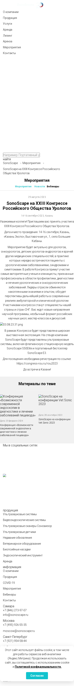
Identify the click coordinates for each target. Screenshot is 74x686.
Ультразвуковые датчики (19, 531)
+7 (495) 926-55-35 (15, 624)
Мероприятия (12, 47)
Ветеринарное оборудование (22, 543)
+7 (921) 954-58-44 (15, 640)
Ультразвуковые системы (20, 514)
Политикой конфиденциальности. (38, 666)
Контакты (9, 53)
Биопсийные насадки (17, 549)
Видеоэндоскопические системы (24, 520)
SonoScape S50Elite (19, 348)
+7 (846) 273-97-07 (15, 610)
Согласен (37, 675)
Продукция (10, 17)
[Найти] (32, 72)
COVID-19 (9, 582)
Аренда (7, 29)
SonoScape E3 (36, 353)
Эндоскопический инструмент (23, 555)
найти (7, 159)
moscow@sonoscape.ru (19, 631)
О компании (11, 12)
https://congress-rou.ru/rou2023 (37, 363)
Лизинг (7, 35)
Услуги (7, 23)
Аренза (7, 41)
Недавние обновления (17, 537)
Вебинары (53, 186)
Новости (39, 186)
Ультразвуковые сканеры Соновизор (27, 526)
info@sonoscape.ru (15, 614)
